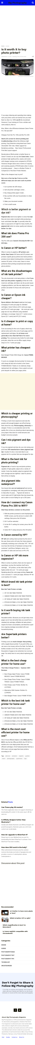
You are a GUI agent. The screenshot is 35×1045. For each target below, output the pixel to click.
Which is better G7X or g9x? (20, 918)
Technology (5, 962)
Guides (7, 46)
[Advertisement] (17, 24)
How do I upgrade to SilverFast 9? (14, 835)
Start (3, 1037)
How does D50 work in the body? (14, 847)
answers (14, 756)
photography (10, 758)
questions (19, 758)
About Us (21, 1037)
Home (2, 46)
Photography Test (7, 955)
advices (7, 756)
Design (3, 945)
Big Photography (17, 3)
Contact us (14, 1037)
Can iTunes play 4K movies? (12, 807)
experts (21, 756)
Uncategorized (6, 965)
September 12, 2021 (6, 56)
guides (27, 756)
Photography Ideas (8, 952)
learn (3, 758)
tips (25, 758)
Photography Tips (7, 958)
